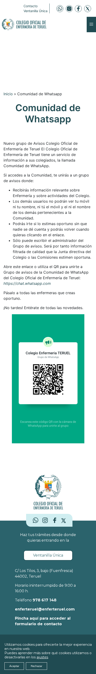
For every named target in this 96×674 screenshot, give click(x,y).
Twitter (87, 8)
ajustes (42, 657)
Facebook (78, 8)
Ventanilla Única (36, 11)
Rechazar (36, 666)
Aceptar (14, 666)
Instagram (69, 8)
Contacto (31, 6)
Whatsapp (59, 8)
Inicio (8, 94)
